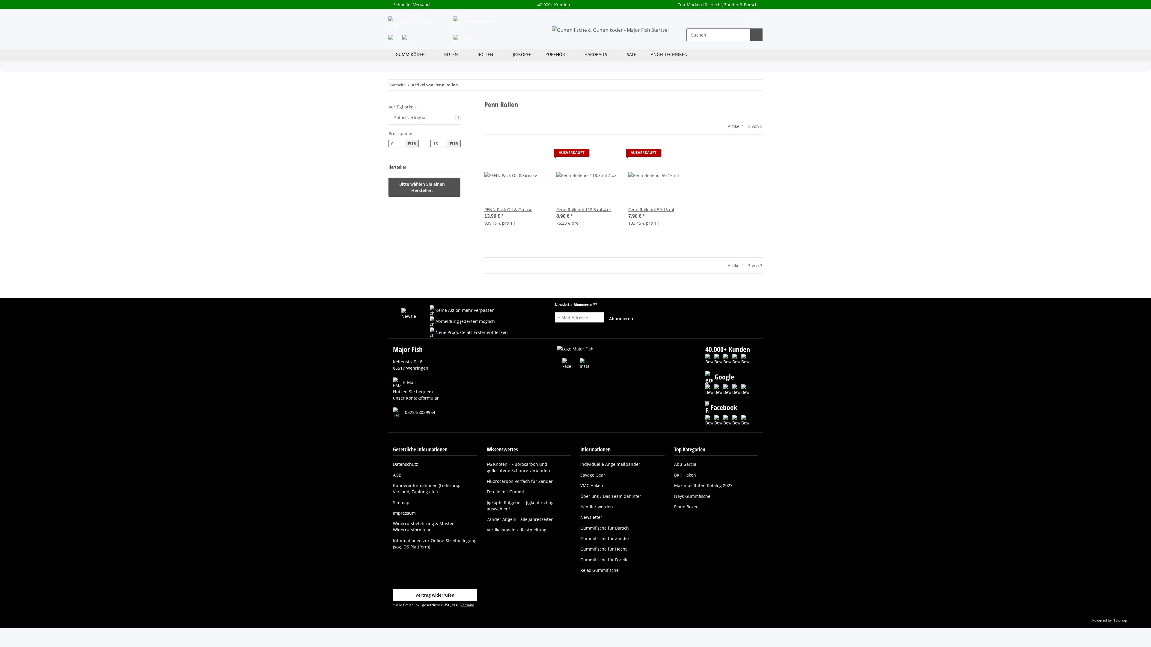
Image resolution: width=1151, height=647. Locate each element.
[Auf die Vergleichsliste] (521, 154)
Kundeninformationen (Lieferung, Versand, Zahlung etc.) (426, 489)
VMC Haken (591, 485)
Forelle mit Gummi (505, 492)
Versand (467, 604)
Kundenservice (416, 21)
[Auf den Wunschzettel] (536, 154)
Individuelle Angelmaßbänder (610, 464)
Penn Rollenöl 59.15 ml (651, 209)
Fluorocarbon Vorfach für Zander (520, 481)
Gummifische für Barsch (604, 528)
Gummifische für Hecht (603, 549)
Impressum (404, 513)
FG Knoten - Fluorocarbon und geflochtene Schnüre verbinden (518, 467)
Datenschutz (405, 464)
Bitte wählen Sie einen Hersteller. (422, 187)
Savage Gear (592, 475)
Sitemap (401, 502)
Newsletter (591, 517)
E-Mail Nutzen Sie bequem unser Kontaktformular (416, 390)
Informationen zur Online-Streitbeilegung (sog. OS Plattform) (435, 544)
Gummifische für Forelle (604, 560)
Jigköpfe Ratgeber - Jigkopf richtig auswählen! (520, 506)
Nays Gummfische (692, 496)
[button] (694, 22)
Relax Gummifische (599, 570)
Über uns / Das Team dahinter (610, 496)
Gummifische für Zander (604, 538)
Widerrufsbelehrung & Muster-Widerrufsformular (424, 527)
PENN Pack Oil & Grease (508, 209)
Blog (469, 40)
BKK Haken (685, 475)
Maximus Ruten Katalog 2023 (703, 485)
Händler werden (596, 507)
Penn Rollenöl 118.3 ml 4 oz (583, 209)
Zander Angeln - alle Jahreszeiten (520, 519)
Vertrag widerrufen (434, 595)
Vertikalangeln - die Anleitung (516, 530)
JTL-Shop (1120, 620)
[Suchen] (756, 34)
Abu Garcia (685, 464)
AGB (397, 475)
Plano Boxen (686, 507)
